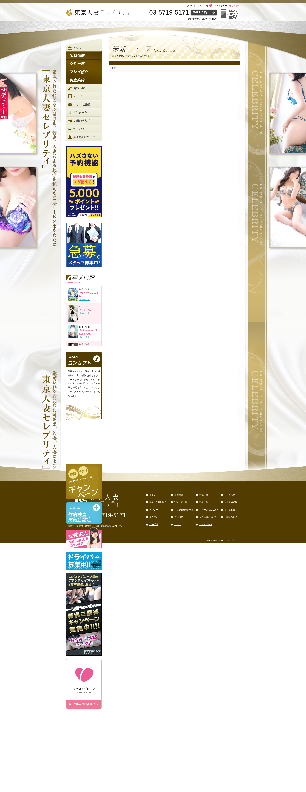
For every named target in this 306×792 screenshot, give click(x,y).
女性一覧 (203, 494)
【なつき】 (84, 337)
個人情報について (207, 517)
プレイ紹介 (229, 494)
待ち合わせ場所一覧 (184, 509)
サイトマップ (195, 6)
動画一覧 (203, 502)
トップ (152, 494)
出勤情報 (178, 494)
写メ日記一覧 (180, 502)
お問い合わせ (230, 517)
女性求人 (153, 517)
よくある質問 (230, 509)
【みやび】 (84, 313)
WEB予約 (200, 12)
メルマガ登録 (230, 502)
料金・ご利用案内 (157, 502)
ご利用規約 (179, 517)
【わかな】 (84, 299)
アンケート (154, 509)
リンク (177, 524)
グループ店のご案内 (209, 509)
